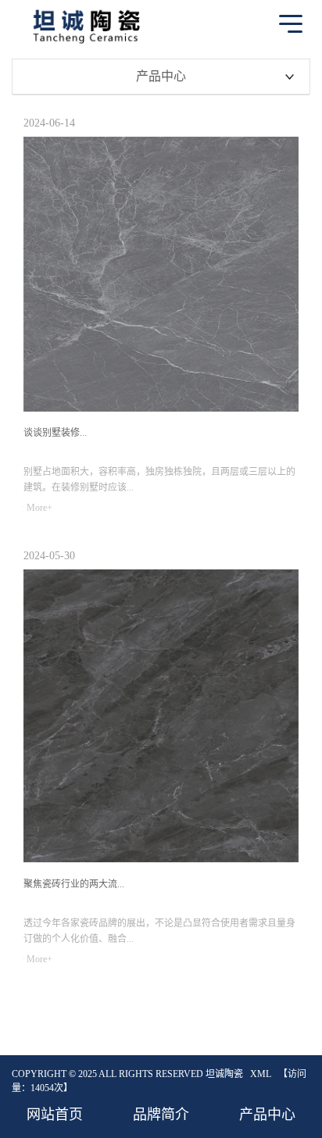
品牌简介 (161, 1114)
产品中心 (267, 1114)
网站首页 (55, 1114)
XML (260, 1073)
